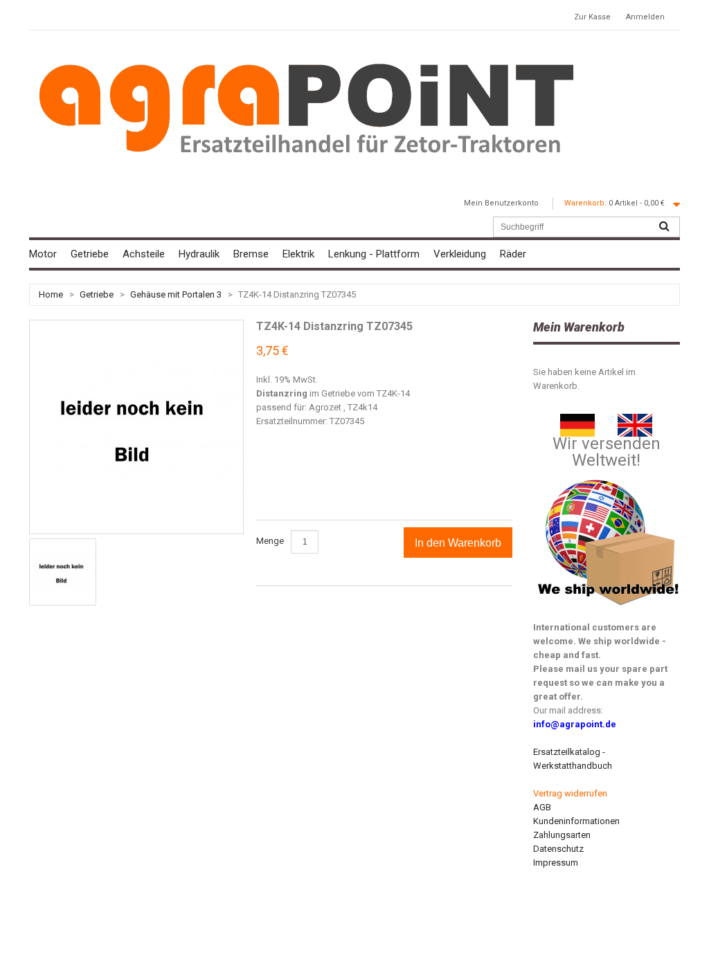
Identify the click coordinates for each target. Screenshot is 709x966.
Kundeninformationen (576, 821)
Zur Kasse (592, 16)
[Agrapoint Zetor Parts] (635, 420)
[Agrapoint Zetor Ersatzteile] (577, 420)
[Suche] (664, 227)
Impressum (555, 862)
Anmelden (645, 16)
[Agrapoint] (306, 107)
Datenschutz (558, 849)
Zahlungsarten (562, 835)
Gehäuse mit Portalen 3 (176, 294)
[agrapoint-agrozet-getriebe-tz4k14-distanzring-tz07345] (62, 571)
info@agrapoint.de (574, 724)
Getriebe (97, 294)
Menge (270, 541)
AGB (542, 807)
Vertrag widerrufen (570, 793)
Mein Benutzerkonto (501, 203)
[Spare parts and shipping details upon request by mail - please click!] (608, 476)
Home (51, 294)
